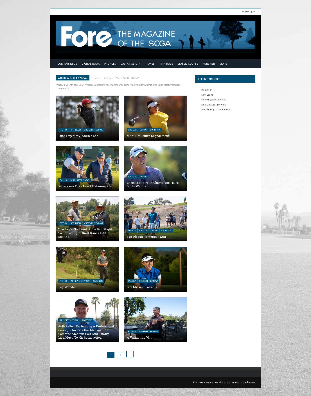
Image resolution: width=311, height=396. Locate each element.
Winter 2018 (166, 231)
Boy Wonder (67, 287)
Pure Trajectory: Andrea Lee (78, 136)
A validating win (139, 337)
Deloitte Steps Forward (213, 104)
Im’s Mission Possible (142, 287)
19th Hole (166, 63)
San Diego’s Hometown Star (146, 236)
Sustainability (131, 63)
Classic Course (187, 63)
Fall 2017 (132, 281)
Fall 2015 (132, 331)
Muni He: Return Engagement (148, 136)
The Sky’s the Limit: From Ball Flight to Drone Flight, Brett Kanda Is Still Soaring (85, 233)
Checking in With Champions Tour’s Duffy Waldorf (153, 184)
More (223, 63)
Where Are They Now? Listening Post (85, 186)
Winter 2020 (155, 130)
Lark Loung (207, 94)
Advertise (250, 382)
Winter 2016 (87, 320)
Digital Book (91, 63)
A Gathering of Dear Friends (216, 109)
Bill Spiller (206, 89)
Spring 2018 (76, 223)
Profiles (110, 63)
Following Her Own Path (214, 99)
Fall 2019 (63, 180)
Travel (149, 63)
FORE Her (209, 63)
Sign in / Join (248, 11)
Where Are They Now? (93, 130)
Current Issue (67, 63)
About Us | (225, 382)
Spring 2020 (76, 130)
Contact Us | (238, 382)
